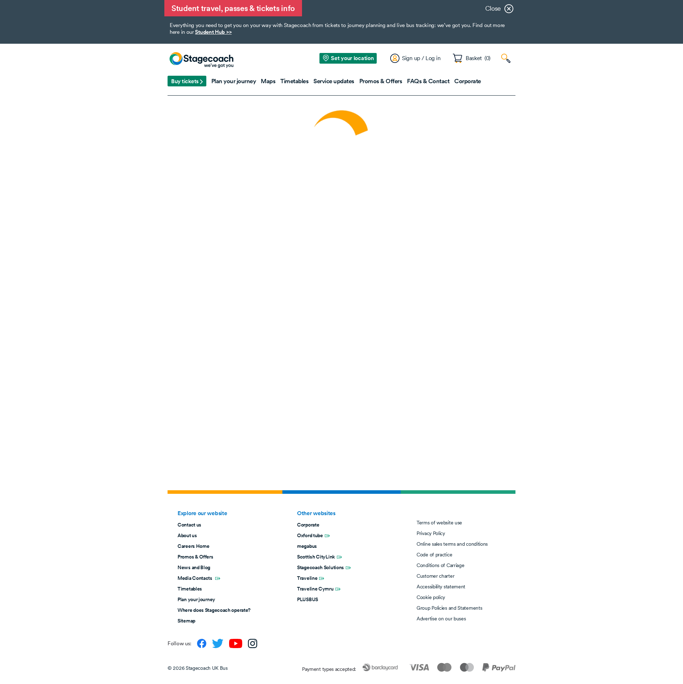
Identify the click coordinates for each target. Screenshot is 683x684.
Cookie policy (431, 597)
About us (187, 535)
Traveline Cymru (315, 589)
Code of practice (434, 554)
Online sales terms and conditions (452, 544)
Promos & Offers (195, 557)
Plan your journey (196, 599)
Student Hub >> (213, 31)
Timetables (190, 589)
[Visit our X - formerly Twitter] (217, 643)
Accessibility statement (441, 586)
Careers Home (193, 546)
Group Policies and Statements (449, 608)
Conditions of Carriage (440, 565)
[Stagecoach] (201, 60)
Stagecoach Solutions (320, 567)
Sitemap (186, 621)
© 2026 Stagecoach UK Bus (198, 668)
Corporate (308, 525)
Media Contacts (195, 578)
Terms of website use (439, 522)
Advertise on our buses (441, 618)
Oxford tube (310, 535)
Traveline (307, 578)
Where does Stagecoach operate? (214, 610)
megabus (307, 546)
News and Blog (194, 567)
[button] (187, 81)
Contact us (189, 525)
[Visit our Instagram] (252, 643)
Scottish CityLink (316, 557)
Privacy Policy (431, 533)
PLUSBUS (307, 599)
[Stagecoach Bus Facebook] (201, 643)
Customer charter (435, 576)
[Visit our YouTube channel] (235, 643)
